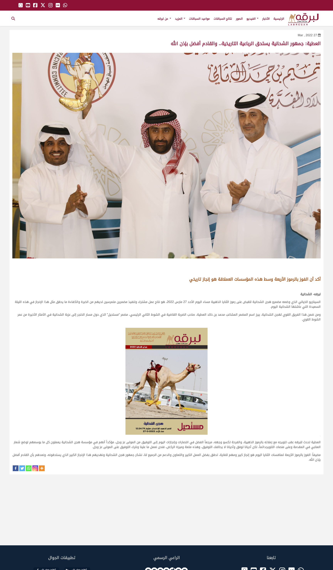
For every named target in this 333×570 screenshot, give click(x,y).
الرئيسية (278, 18)
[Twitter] (22, 468)
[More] (42, 468)
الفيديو (251, 18)
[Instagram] (35, 468)
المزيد (179, 18)
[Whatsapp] (29, 468)
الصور (239, 18)
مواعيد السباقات (199, 18)
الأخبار (266, 18)
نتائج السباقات (223, 18)
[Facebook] (15, 468)
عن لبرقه (163, 18)
